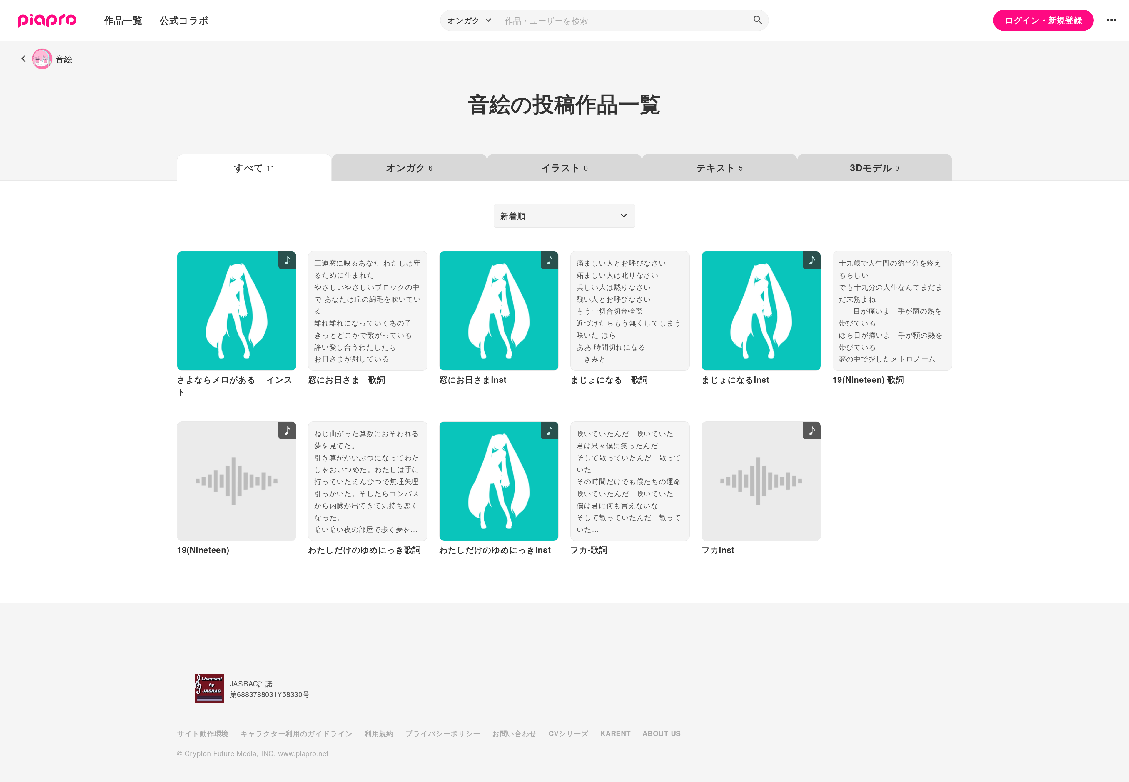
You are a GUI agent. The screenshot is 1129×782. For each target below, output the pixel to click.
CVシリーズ (569, 733)
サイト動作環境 (203, 733)
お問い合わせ (514, 733)
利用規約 (379, 733)
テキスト (719, 167)
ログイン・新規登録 (1043, 20)
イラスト (564, 167)
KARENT (615, 733)
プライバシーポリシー (442, 733)
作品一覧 (123, 20)
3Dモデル (874, 167)
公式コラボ (184, 20)
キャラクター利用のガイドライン (297, 733)
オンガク (409, 167)
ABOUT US (661, 733)
